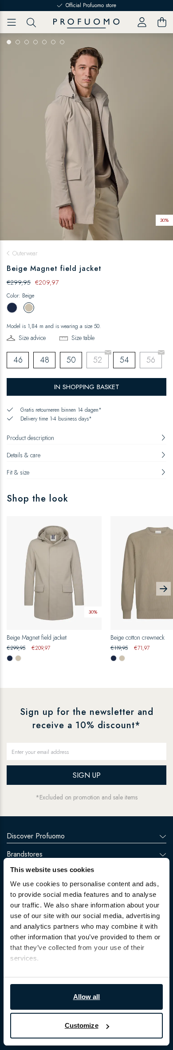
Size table (82, 337)
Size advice (32, 337)
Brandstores (25, 854)
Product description (30, 437)
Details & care (23, 455)
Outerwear (25, 253)
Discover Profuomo (36, 836)
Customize (81, 1025)
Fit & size (18, 472)
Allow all (86, 996)
